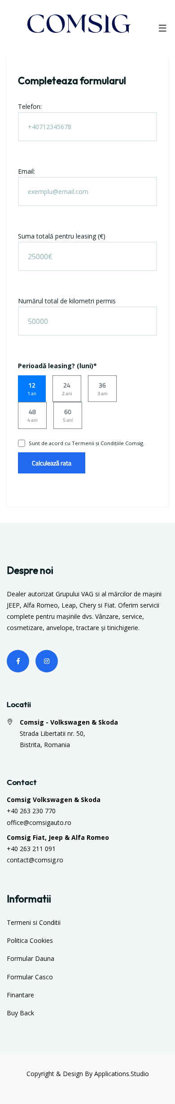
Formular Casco (30, 977)
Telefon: (30, 106)
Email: (26, 171)
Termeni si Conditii (34, 922)
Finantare (20, 995)
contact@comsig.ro (35, 860)
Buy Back (20, 1013)
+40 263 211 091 (31, 848)
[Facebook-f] (18, 661)
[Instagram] (46, 661)
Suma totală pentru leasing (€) (61, 236)
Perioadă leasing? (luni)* (57, 365)
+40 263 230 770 (31, 811)
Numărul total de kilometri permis (67, 301)
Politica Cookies (30, 940)
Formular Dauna (30, 958)
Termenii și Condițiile (98, 443)
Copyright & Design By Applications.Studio (87, 1073)
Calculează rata (51, 463)
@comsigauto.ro (47, 822)
